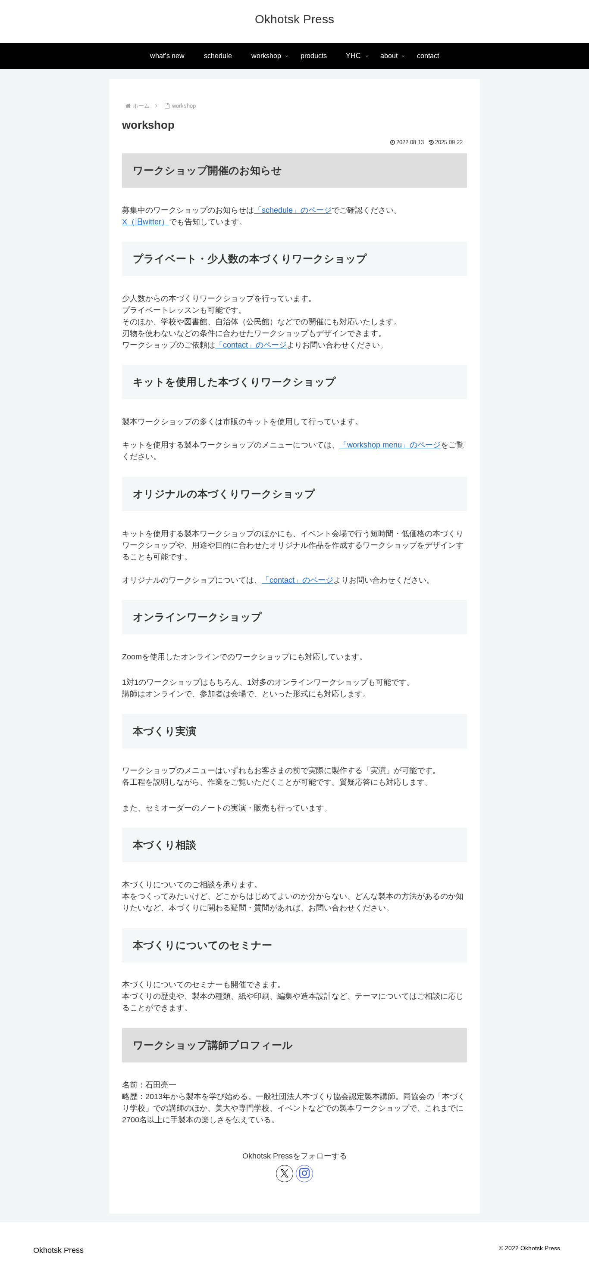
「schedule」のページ (293, 210)
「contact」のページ (251, 345)
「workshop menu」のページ (390, 445)
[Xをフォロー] (284, 1173)
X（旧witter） (145, 221)
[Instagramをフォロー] (304, 1173)
